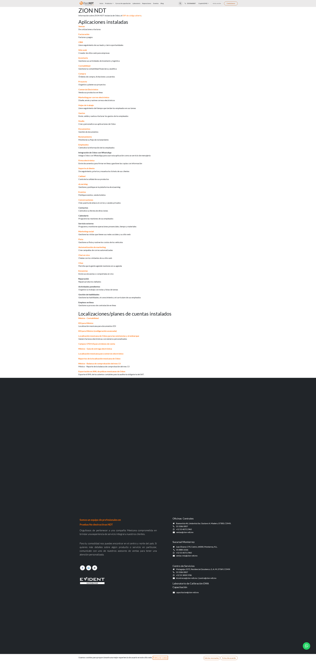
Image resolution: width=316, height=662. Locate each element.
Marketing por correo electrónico (93, 97)
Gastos (81, 113)
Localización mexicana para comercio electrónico (100, 353)
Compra (82, 73)
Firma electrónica (86, 160)
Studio (81, 121)
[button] (180, 3)
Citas (80, 263)
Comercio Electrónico (88, 89)
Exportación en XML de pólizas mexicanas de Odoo (101, 371)
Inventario (83, 58)
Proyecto (82, 81)
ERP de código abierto (131, 15)
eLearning (83, 184)
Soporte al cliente (86, 168)
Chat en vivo (84, 255)
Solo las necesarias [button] (211, 658)
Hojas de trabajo (86, 105)
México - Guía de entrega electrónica (95, 349)
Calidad (81, 176)
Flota (80, 239)
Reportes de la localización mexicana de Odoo (99, 358)
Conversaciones (85, 200)
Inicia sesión (217, 3)
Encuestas (83, 271)
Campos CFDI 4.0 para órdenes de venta (96, 344)
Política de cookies (160, 658)
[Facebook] (82, 567)
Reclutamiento (85, 137)
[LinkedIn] (88, 567)
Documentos (84, 129)
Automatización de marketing (92, 247)
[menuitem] (101, 3)
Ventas (81, 26)
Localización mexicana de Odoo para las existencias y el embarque (108, 336)
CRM (80, 42)
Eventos (82, 192)
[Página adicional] (94, 567)
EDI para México (85, 323)
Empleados (83, 144)
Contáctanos (231, 3)
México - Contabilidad (88, 318)
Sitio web (82, 50)
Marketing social (86, 231)
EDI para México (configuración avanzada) (97, 331)
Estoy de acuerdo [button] (229, 658)
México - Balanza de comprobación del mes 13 (99, 363)
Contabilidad (84, 66)
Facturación (83, 34)
